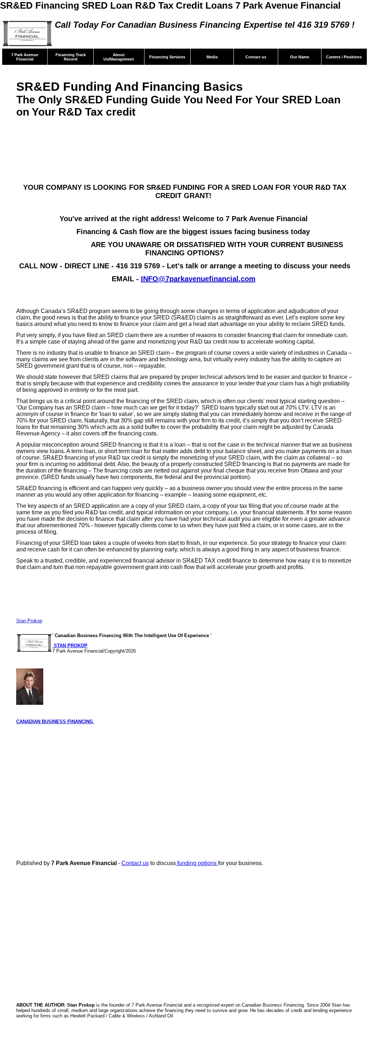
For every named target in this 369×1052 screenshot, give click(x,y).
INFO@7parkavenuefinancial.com (198, 279)
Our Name (299, 57)
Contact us (255, 57)
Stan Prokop (29, 620)
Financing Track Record (70, 57)
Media (212, 57)
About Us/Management (118, 57)
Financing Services (167, 57)
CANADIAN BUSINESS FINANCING (55, 721)
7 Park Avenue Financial (24, 57)
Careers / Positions (344, 57)
